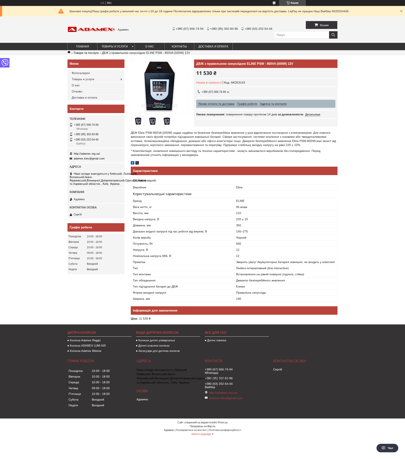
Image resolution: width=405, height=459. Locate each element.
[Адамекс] (92, 31)
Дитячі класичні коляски (153, 345)
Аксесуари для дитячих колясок (159, 350)
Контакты (179, 46)
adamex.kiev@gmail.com (89, 158)
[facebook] (132, 163)
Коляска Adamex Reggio (85, 340)
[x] (137, 163)
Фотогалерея (81, 73)
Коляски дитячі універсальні (156, 340)
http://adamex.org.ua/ (87, 153)
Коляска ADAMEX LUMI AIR (88, 345)
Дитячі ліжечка (216, 340)
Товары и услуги (115, 46)
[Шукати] (333, 35)
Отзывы (77, 91)
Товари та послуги (86, 52)
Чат (390, 448)
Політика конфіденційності (225, 430)
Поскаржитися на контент (191, 430)
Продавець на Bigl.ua (202, 426)
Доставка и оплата (213, 46)
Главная (82, 46)
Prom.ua (223, 422)
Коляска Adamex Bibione (85, 350)
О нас (149, 46)
